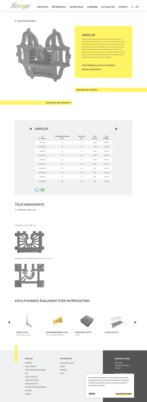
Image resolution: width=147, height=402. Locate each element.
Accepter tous (124, 393)
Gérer (91, 393)
